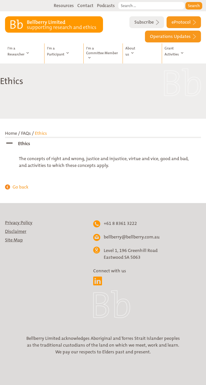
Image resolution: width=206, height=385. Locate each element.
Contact (85, 6)
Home (11, 133)
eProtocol (182, 22)
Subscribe (144, 22)
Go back (20, 187)
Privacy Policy (18, 223)
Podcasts (106, 6)
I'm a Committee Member (102, 50)
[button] (103, 143)
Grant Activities (172, 51)
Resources (64, 6)
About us (130, 51)
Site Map (14, 240)
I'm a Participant (55, 51)
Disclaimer (15, 231)
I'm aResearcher (16, 51)
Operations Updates (171, 36)
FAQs (26, 133)
